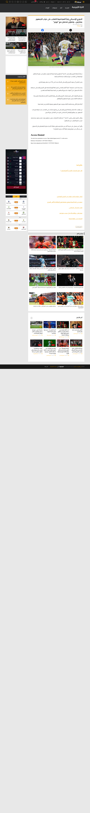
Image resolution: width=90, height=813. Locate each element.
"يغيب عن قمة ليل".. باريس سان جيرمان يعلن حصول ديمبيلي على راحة (36, 350)
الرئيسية (67, 7)
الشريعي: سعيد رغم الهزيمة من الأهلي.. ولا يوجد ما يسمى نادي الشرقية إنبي (16, 94)
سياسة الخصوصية (53, 366)
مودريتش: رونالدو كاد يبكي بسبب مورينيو (71, 213)
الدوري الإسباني (78, 226)
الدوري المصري (34, 1)
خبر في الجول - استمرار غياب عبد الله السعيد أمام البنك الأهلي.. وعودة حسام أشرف (22, 52)
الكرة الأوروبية (35, 353)
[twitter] (12, 2)
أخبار (63, 1)
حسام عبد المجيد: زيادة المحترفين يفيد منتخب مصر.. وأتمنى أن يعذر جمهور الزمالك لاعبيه (22, 39)
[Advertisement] (70, 184)
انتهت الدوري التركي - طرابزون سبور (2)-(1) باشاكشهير (16, 82)
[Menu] (83, 2)
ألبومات (47, 7)
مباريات (58, 1)
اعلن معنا (46, 366)
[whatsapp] (26, 2)
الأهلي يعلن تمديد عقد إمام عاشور (77, 330)
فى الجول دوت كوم (77, 366)
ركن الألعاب (41, 1)
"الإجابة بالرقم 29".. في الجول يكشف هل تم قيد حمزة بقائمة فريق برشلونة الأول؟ (63, 351)
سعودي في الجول (35, 335)
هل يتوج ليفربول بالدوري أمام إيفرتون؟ (71, 170)
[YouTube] (20, 2)
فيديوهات (52, 1)
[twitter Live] (15, 2)
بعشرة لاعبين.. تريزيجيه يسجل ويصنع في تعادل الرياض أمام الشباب (37, 331)
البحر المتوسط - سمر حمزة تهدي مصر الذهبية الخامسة (50, 331)
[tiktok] (23, 2)
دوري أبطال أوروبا (23, 224)
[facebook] (10, 2)
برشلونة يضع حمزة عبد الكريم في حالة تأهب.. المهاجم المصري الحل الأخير (16, 88)
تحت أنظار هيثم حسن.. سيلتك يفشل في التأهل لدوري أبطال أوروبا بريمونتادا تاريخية (63, 332)
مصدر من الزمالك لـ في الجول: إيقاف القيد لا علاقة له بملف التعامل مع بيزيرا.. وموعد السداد (50, 351)
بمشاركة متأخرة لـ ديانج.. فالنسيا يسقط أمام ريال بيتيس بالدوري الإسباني (77, 350)
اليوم (16, 196)
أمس (23, 196)
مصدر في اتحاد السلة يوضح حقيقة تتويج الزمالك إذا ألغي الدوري (64, 202)
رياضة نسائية (49, 335)
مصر (68, 1)
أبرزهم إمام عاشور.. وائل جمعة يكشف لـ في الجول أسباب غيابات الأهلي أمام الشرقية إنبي (16, 101)
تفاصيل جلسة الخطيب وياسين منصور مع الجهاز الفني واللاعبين (11, 39)
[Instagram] (18, 2)
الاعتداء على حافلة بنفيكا (75, 218)
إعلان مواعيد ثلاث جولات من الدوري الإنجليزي (69, 196)
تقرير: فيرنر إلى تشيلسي (75, 207)
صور (47, 1)
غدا (9, 196)
